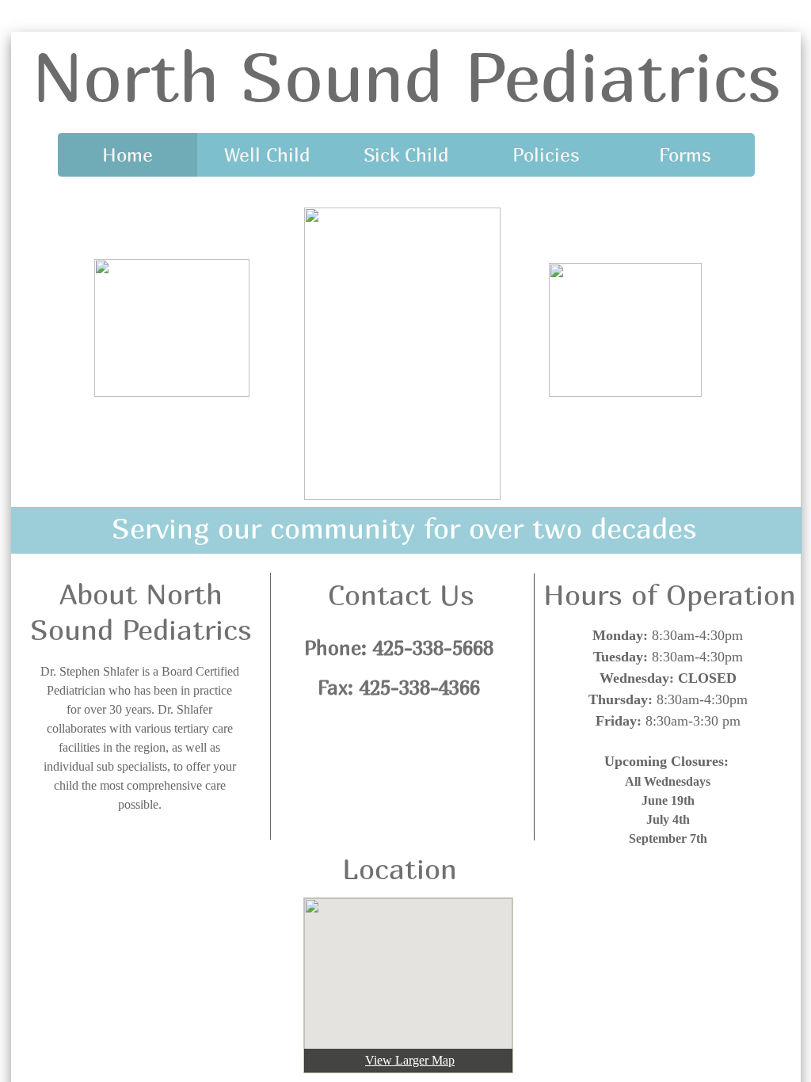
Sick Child (406, 154)
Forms (685, 154)
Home (127, 154)
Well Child (267, 154)
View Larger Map (410, 1060)
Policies (546, 154)
